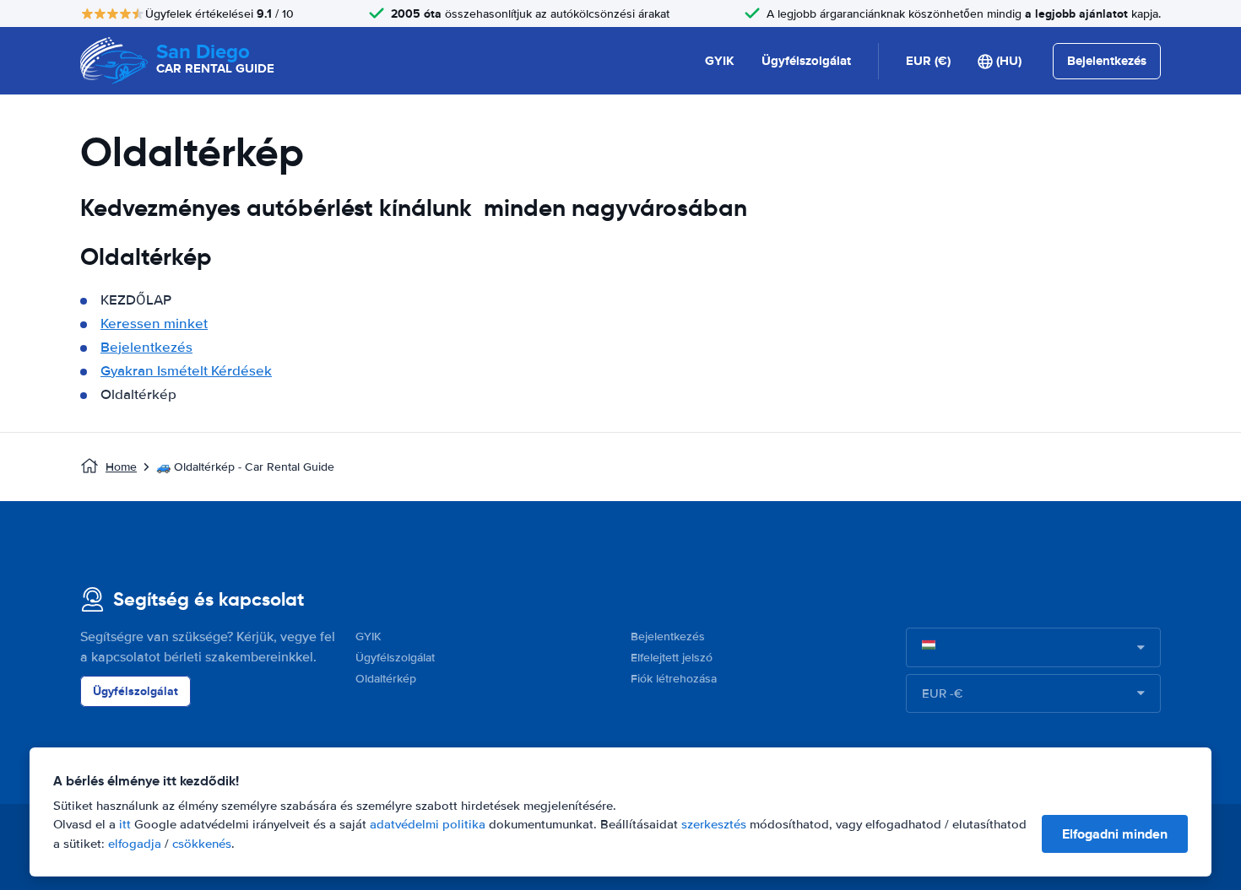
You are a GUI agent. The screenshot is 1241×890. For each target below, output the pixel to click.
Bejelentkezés (146, 347)
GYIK (719, 60)
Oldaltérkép (385, 679)
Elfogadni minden (1115, 834)
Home (121, 467)
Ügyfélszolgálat (806, 60)
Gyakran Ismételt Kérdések (186, 371)
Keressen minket (154, 323)
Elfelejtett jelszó (672, 657)
